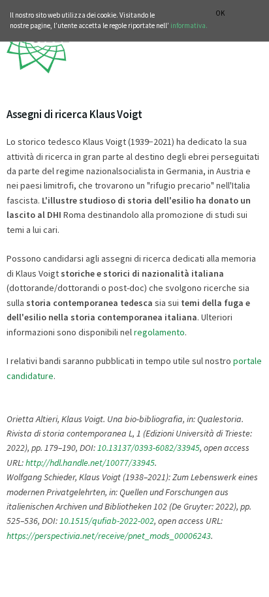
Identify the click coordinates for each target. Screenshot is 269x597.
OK (220, 13)
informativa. (189, 25)
